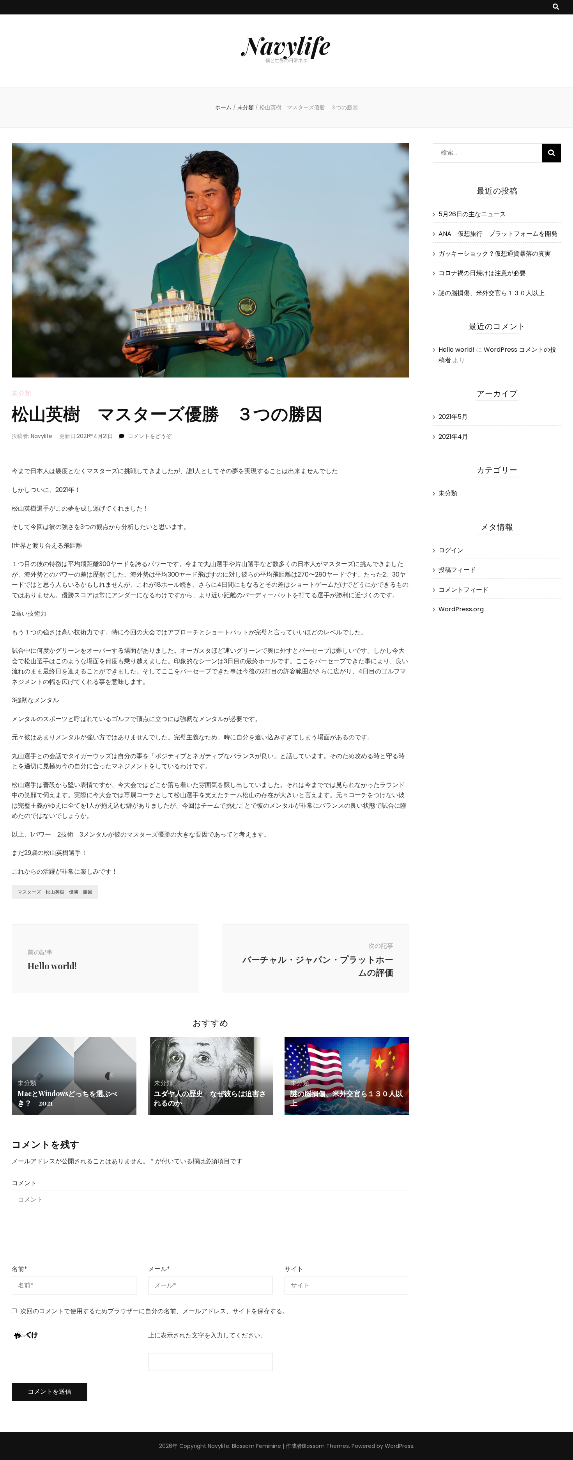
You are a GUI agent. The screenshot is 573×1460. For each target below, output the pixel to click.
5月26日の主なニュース (472, 214)
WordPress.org (461, 609)
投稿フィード (457, 569)
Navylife (286, 45)
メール (159, 1268)
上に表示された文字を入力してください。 (207, 1335)
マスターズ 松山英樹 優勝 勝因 (55, 891)
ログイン (451, 550)
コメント (24, 1183)
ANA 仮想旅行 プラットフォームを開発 (498, 233)
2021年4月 (453, 436)
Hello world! (456, 349)
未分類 (22, 393)
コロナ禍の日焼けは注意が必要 (482, 273)
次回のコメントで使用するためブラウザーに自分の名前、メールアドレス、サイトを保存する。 (154, 1311)
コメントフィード (463, 589)
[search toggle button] (556, 7)
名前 (19, 1268)
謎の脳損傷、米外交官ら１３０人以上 (492, 292)
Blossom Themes (325, 1446)
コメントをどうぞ (150, 436)
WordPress (399, 1446)
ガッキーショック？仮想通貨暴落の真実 (495, 253)
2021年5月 (453, 416)
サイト (294, 1268)
